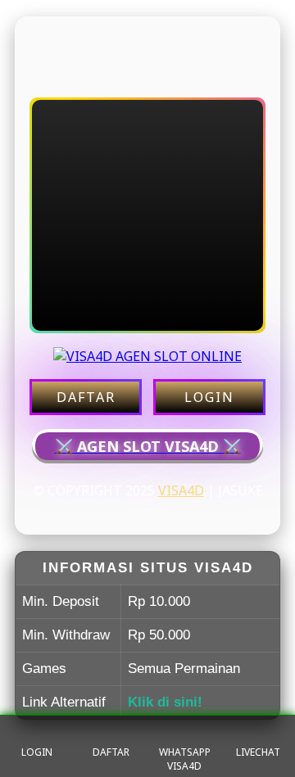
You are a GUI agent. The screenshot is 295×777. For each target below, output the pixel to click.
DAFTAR (86, 397)
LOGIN (209, 397)
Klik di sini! (165, 702)
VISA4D (181, 490)
